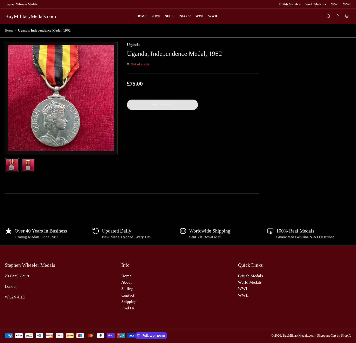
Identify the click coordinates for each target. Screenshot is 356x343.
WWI (334, 4)
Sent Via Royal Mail (205, 237)
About (126, 282)
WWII (347, 4)
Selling (127, 288)
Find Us (128, 308)
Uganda (133, 44)
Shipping (128, 301)
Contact (127, 295)
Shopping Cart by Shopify (334, 335)
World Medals (314, 4)
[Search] (328, 16)
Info (182, 16)
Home (141, 16)
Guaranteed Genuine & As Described (305, 237)
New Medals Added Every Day (126, 237)
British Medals (288, 4)
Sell (169, 16)
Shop (155, 16)
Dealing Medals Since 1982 (36, 237)
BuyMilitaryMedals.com (298, 335)
